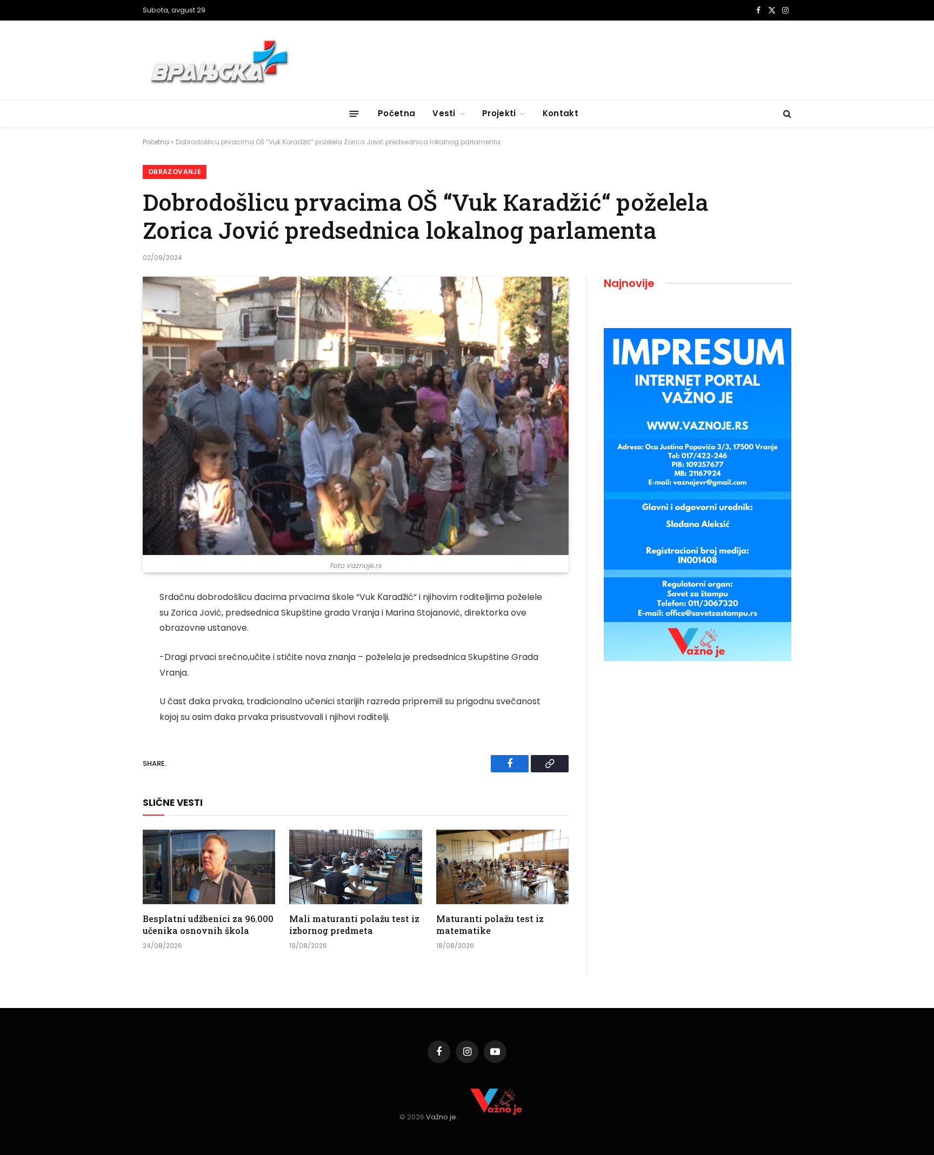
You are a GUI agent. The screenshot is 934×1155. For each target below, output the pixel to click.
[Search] (786, 114)
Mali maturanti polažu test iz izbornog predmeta (354, 924)
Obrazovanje (174, 171)
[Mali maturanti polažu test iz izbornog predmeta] (355, 867)
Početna (396, 113)
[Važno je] (221, 60)
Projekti (499, 113)
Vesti (444, 113)
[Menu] (354, 113)
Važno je (441, 1117)
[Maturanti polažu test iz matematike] (502, 867)
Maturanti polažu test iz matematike (490, 924)
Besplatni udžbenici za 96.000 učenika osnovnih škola (208, 924)
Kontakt (560, 113)
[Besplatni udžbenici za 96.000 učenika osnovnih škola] (209, 867)
